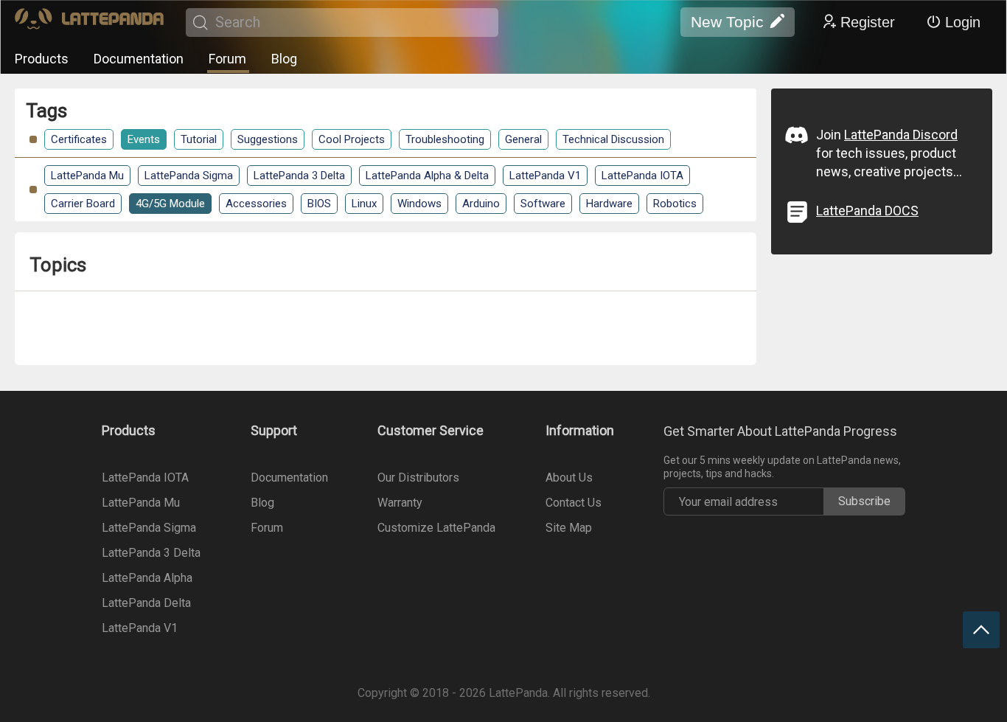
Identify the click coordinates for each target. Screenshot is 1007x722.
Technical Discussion (613, 139)
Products (42, 58)
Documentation (139, 58)
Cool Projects (351, 139)
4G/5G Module (170, 203)
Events (144, 139)
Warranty (399, 503)
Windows (419, 203)
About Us (569, 478)
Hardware (609, 203)
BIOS (319, 203)
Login (962, 22)
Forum (227, 58)
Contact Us (574, 503)
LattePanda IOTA (642, 175)
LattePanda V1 (545, 175)
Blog (284, 58)
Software (542, 203)
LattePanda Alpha (147, 578)
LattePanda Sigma (188, 175)
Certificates (79, 139)
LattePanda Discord (901, 134)
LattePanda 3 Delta (299, 175)
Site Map (569, 528)
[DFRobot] (89, 22)
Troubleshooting (444, 139)
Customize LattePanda (436, 528)
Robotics (675, 203)
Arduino (481, 203)
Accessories (256, 203)
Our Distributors (418, 478)
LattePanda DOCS (867, 210)
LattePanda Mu (87, 175)
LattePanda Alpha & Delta (427, 175)
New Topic (727, 21)
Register (867, 22)
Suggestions (267, 139)
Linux (364, 203)
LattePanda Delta (146, 603)
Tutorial (199, 139)
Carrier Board (83, 203)
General (523, 139)
